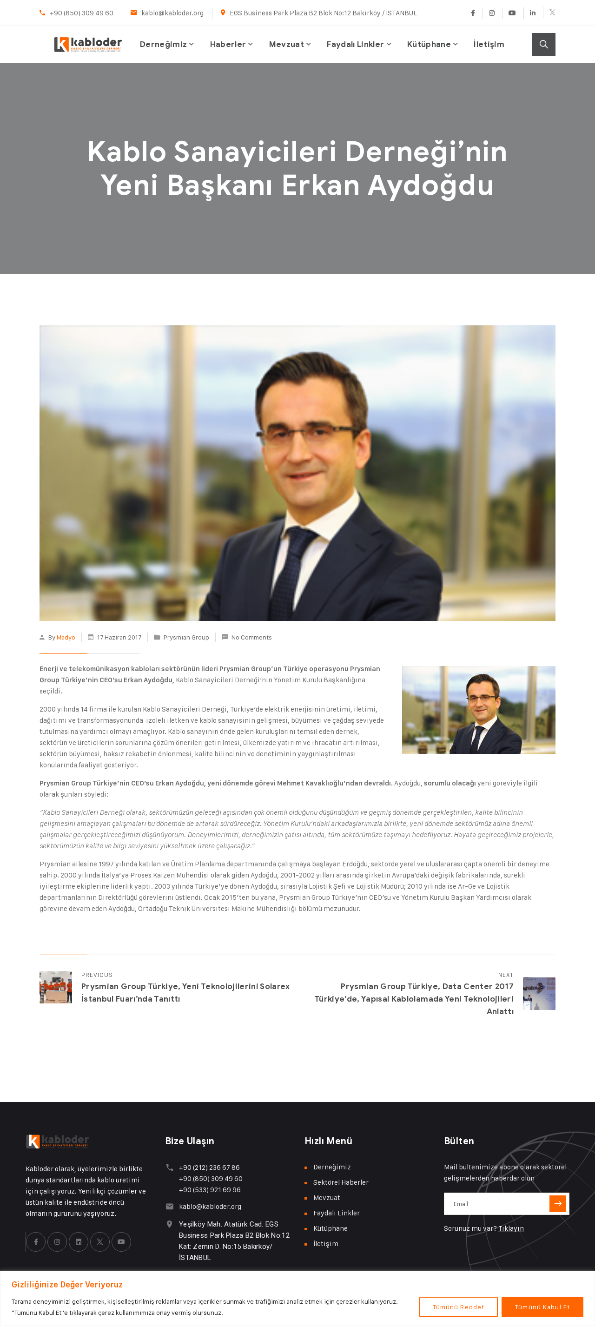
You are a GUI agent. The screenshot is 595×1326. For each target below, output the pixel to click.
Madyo (66, 637)
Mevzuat (286, 44)
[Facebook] (473, 13)
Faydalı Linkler (355, 44)
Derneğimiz (163, 44)
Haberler (228, 44)
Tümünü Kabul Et (542, 1307)
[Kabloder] (87, 34)
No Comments (251, 637)
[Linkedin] (532, 13)
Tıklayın (511, 1228)
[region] (297, 1298)
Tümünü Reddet (459, 1307)
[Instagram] (492, 13)
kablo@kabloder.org (172, 12)
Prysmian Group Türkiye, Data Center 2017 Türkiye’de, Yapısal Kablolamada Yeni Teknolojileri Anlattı (414, 999)
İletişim (489, 44)
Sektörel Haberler (341, 1182)
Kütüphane (429, 44)
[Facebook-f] (36, 1242)
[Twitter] (549, 12)
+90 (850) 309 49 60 (81, 12)
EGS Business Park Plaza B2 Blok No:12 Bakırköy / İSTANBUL (323, 12)
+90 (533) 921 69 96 (210, 1189)
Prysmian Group (186, 637)
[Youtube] (512, 13)
